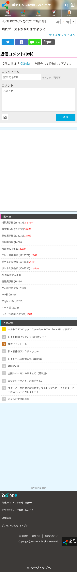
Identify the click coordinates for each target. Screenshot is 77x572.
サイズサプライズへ (62, 35)
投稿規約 (25, 63)
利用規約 (23, 536)
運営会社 (36, 536)
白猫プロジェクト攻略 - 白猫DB (17, 502)
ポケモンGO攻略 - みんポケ (31, 4)
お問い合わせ (51, 536)
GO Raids (6, 517)
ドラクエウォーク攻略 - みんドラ (18, 510)
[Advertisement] (38, 168)
